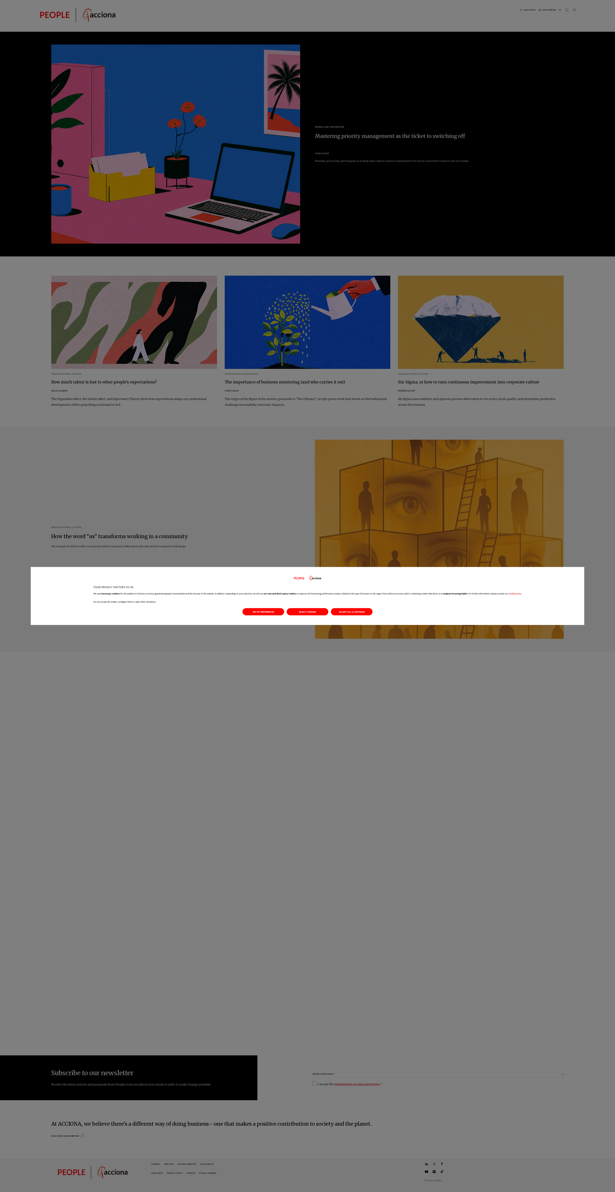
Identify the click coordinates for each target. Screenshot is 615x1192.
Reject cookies (307, 611)
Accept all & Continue (352, 611)
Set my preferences (263, 611)
